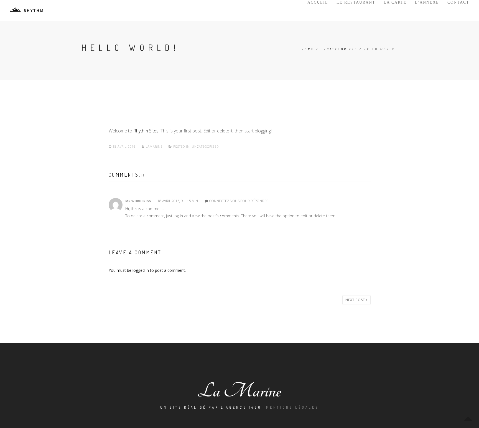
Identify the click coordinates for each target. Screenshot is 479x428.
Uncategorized (339, 49)
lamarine (154, 146)
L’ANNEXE (427, 2)
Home (308, 49)
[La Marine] (26, 10)
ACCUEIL (317, 2)
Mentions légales (292, 407)
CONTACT (458, 2)
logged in (141, 270)
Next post (355, 299)
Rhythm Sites (146, 131)
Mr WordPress (138, 201)
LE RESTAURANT (356, 2)
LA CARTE (395, 2)
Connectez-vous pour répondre (239, 201)
